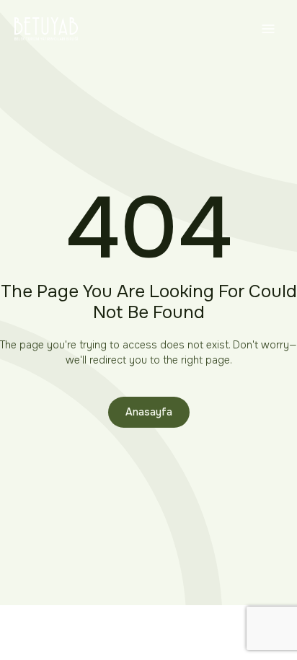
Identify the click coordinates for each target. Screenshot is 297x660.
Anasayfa (148, 411)
